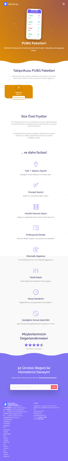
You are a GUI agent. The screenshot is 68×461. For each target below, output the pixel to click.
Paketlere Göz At (18, 97)
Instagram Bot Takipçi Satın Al (15, 410)
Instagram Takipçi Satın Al (14, 406)
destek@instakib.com (40, 415)
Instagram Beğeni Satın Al (14, 414)
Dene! (54, 387)
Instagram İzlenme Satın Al (14, 416)
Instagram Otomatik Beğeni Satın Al (17, 412)
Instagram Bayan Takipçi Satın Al (16, 408)
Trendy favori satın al (13, 418)
